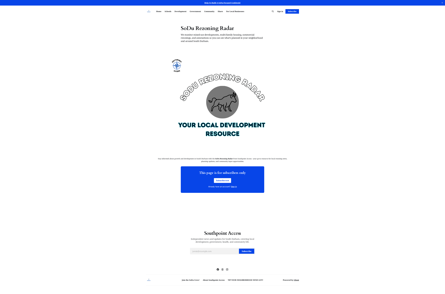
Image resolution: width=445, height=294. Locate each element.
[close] (442, 3)
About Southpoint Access (214, 280)
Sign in (280, 11)
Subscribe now (222, 180)
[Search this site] (273, 11)
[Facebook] (218, 269)
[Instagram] (227, 269)
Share (220, 11)
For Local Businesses (235, 11)
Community (209, 11)
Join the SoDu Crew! (191, 280)
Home (158, 11)
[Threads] (222, 269)
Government (195, 11)
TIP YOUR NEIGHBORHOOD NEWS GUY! (245, 280)
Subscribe (292, 11)
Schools (168, 11)
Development (180, 11)
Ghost (296, 280)
